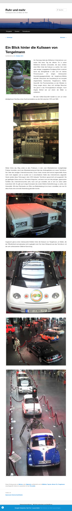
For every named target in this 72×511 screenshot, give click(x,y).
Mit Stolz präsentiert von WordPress (42, 504)
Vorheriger (8, 37)
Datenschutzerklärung (26, 504)
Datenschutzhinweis (17, 495)
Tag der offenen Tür (52, 484)
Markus (21, 484)
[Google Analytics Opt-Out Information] (3, 507)
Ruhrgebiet (9, 31)
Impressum (8, 495)
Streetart (17, 31)
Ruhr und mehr (15, 10)
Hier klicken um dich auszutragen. (50, 508)
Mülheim (44, 484)
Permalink (32, 486)
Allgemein (28, 484)
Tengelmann (61, 484)
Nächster (63, 37)
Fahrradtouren (26, 31)
